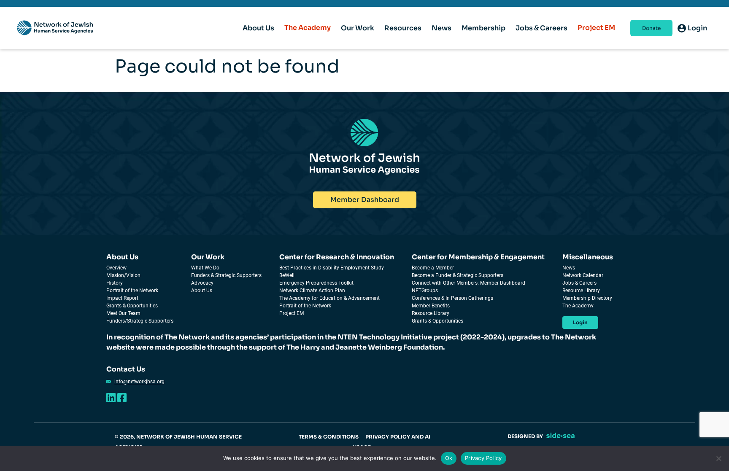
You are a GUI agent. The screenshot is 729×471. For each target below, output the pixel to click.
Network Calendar (582, 275)
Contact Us (125, 369)
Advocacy (202, 283)
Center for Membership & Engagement (478, 257)
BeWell (286, 275)
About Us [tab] (258, 28)
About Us (122, 257)
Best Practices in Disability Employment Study (331, 268)
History (114, 283)
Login (580, 322)
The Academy (307, 27)
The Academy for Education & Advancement (329, 298)
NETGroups (425, 290)
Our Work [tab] (357, 28)
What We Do (205, 268)
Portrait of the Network (132, 290)
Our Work (207, 257)
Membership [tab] (483, 28)
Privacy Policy (483, 458)
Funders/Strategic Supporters (139, 321)
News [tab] (441, 28)
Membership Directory (587, 298)
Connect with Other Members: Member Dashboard (468, 283)
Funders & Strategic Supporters (226, 275)
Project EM (596, 27)
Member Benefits (431, 306)
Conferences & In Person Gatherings (452, 298)
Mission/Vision (123, 275)
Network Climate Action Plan (312, 290)
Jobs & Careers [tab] (541, 28)
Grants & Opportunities (132, 306)
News (568, 268)
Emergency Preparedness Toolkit (316, 283)
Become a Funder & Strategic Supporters (457, 275)
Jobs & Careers (579, 283)
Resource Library (430, 313)
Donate (651, 28)
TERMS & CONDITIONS (329, 436)
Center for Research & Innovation (336, 257)
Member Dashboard (364, 199)
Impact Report (122, 298)
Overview (116, 268)
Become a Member (433, 268)
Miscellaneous (587, 257)
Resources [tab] (402, 28)
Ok (449, 458)
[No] (718, 458)
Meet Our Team (123, 313)
